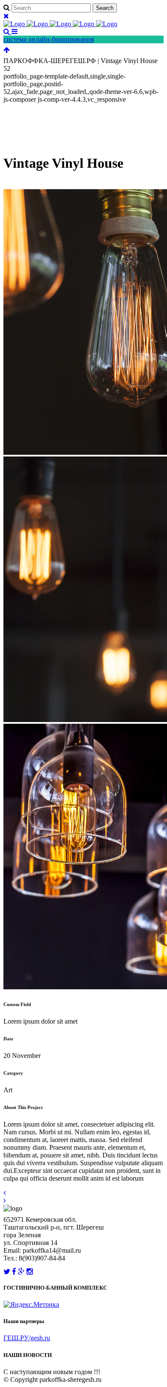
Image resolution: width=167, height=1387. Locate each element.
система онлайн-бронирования (48, 39)
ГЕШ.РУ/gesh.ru (26, 1338)
